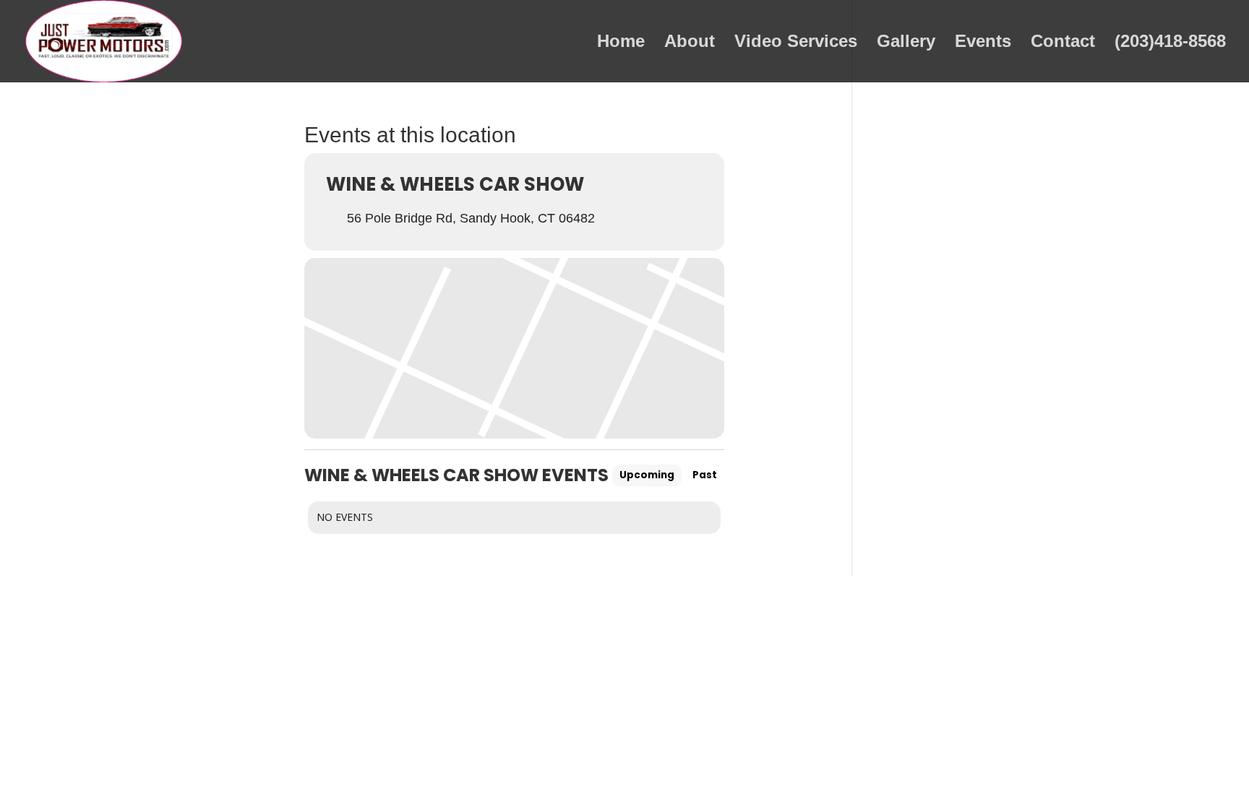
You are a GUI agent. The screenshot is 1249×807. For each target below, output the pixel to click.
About (689, 43)
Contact (1063, 43)
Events (983, 43)
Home (621, 43)
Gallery (906, 43)
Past (704, 475)
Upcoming (646, 475)
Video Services (795, 43)
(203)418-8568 (1170, 43)
